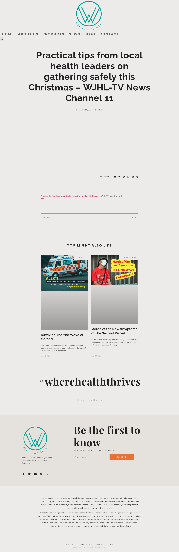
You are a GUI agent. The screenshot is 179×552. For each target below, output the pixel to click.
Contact (109, 34)
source (43, 199)
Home (8, 34)
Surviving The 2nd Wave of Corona (62, 337)
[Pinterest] (41, 474)
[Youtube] (35, 474)
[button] (1, 39)
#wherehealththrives (89, 381)
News (74, 34)
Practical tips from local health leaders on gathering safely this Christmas (70, 196)
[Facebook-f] (23, 474)
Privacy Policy (85, 544)
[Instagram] (47, 474)
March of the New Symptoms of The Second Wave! (114, 331)
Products (54, 34)
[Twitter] (29, 474)
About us (28, 34)
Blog (90, 34)
